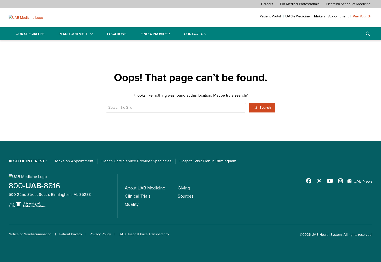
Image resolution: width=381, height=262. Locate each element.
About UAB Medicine (145, 188)
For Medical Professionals (299, 3)
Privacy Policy (100, 234)
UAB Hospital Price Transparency (144, 234)
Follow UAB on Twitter (319, 180)
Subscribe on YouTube (329, 180)
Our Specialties (30, 33)
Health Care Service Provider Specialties (136, 161)
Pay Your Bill (362, 16)
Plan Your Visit (73, 33)
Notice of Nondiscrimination (30, 234)
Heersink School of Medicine (348, 3)
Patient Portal (270, 16)
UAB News (363, 181)
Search (368, 34)
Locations (117, 33)
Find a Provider (155, 33)
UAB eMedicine (297, 16)
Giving (184, 188)
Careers (267, 3)
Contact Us (195, 33)
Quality (132, 204)
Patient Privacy (70, 234)
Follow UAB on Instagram (340, 180)
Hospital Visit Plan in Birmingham (207, 161)
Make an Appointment (331, 16)
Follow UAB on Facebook (308, 180)
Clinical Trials (138, 196)
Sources (185, 196)
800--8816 (34, 185)
